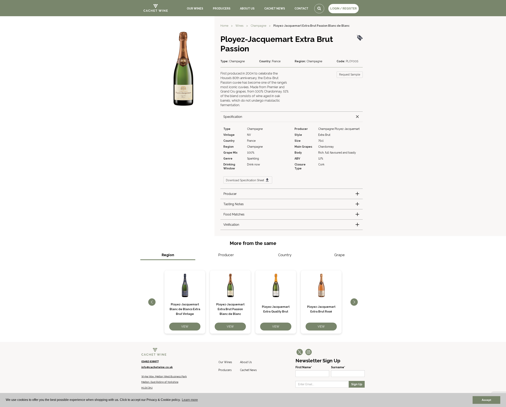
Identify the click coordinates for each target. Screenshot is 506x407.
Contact (301, 8)
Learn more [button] (190, 399)
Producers (221, 8)
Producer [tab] (226, 255)
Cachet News (274, 8)
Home (224, 25)
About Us (247, 8)
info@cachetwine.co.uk (157, 367)
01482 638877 (150, 361)
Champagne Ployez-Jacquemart (339, 128)
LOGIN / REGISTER (343, 8)
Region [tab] (168, 255)
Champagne (258, 25)
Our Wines (195, 8)
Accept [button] (486, 399)
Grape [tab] (339, 255)
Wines (239, 25)
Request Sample (349, 74)
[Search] (319, 8)
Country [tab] (285, 255)
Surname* (338, 367)
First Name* (303, 367)
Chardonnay (326, 146)
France (276, 61)
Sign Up (356, 384)
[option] (185, 302)
